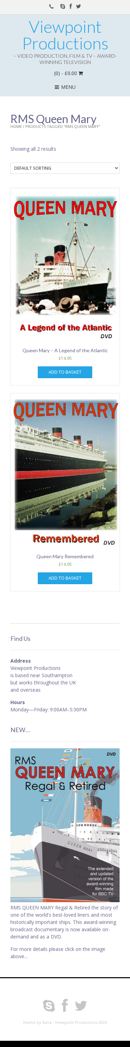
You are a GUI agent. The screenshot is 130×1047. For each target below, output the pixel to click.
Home (16, 126)
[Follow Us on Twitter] (78, 6)
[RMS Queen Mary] (65, 900)
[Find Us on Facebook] (70, 6)
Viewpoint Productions (65, 35)
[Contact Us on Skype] (62, 6)
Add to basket (65, 372)
